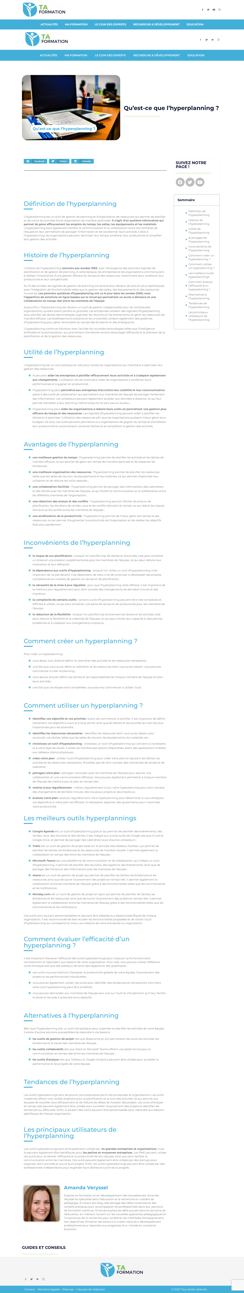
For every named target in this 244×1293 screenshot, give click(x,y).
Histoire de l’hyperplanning (198, 222)
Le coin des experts (110, 24)
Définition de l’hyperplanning (198, 213)
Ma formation (76, 24)
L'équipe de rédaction (90, 1289)
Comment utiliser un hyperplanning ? (201, 266)
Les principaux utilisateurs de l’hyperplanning (198, 316)
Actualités (49, 24)
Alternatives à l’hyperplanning (198, 296)
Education (195, 24)
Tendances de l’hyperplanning (198, 305)
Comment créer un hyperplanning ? (201, 257)
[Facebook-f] (202, 9)
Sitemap (68, 1289)
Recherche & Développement (156, 24)
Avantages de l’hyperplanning (198, 239)
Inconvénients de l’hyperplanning (199, 248)
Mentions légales (49, 1289)
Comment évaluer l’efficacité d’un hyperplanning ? (200, 285)
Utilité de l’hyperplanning (198, 230)
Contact (29, 1289)
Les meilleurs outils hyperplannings (201, 275)
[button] (35, 161)
